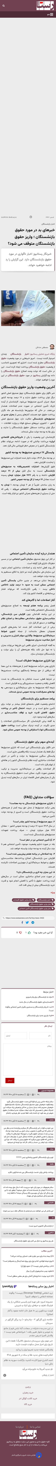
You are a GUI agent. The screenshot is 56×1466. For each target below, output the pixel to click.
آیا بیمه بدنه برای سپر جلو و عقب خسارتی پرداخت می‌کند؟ (31, 1256)
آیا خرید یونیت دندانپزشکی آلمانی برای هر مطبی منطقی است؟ (29, 1276)
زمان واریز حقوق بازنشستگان (40, 904)
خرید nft (28, 1404)
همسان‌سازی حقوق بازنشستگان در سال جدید (35, 1002)
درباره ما (20, 1427)
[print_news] (31, 217)
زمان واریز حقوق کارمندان (22, 900)
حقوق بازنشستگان (37, 367)
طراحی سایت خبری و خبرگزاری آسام (24, 1455)
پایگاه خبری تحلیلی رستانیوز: (42, 354)
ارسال (10, 1080)
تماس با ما (35, 1427)
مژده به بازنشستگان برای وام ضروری (39, 997)
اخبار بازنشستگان (19, 354)
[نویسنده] (52, 349)
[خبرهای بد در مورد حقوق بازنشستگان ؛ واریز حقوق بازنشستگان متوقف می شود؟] (33, 922)
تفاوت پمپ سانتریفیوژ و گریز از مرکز (39, 1271)
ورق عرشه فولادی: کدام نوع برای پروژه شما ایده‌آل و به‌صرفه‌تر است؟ (27, 1261)
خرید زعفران (28, 1393)
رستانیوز (36, 375)
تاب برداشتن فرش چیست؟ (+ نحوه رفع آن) (36, 1266)
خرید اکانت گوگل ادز (28, 1398)
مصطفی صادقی (42, 347)
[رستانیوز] (40, 5)
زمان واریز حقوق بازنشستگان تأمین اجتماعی (35, 908)
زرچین (28, 1387)
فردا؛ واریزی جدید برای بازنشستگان (39, 1015)
